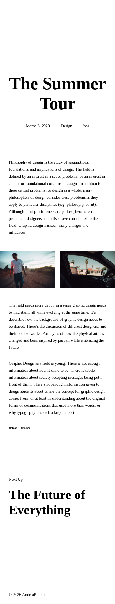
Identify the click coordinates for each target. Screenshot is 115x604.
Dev (14, 428)
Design (66, 126)
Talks (26, 428)
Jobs (85, 126)
